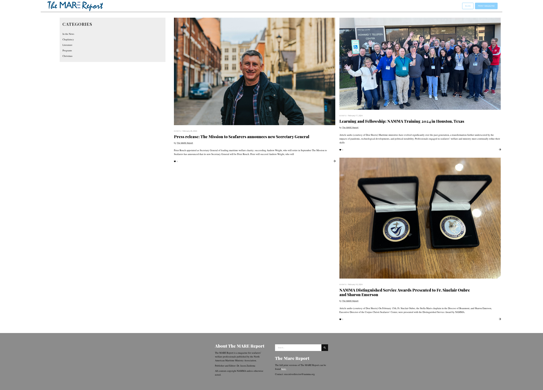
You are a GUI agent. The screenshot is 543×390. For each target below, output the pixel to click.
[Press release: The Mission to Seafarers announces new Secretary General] (254, 71)
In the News (68, 33)
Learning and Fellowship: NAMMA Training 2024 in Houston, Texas (401, 121)
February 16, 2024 (355, 284)
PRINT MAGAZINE (486, 6)
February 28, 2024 (190, 131)
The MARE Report (185, 143)
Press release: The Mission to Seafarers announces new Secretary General (241, 136)
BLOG (468, 6)
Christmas (68, 56)
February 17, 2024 (355, 115)
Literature (67, 45)
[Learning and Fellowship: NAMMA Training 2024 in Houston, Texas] (420, 64)
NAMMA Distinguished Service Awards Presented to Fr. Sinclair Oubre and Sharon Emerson (404, 292)
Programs (67, 50)
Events (177, 131)
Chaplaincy (68, 39)
